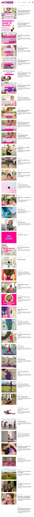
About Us (4, 5)
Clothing (10, 5)
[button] (31, 5)
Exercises (16, 5)
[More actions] (31, 21)
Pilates (13, 5)
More (27, 5)
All (1, 5)
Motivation (7, 5)
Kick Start (19, 5)
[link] (32, 2)
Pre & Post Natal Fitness (23, 5)
